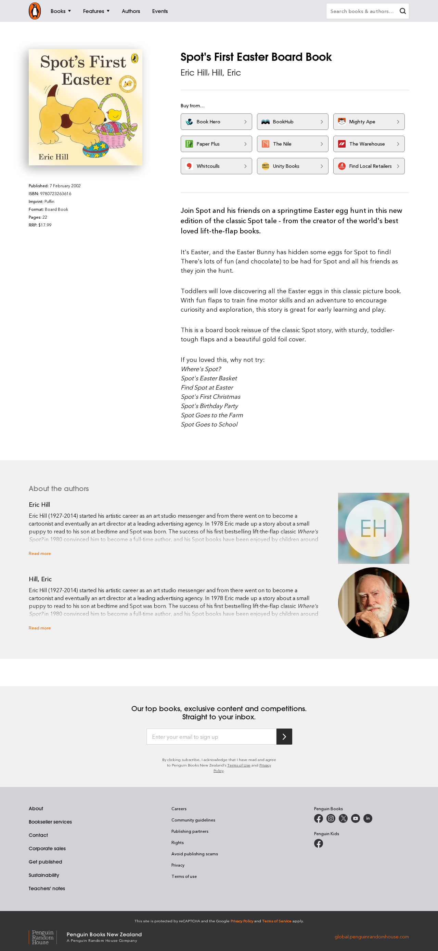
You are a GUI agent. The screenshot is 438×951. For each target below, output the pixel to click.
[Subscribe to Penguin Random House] (284, 737)
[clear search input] (403, 12)
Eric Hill (194, 72)
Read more (40, 553)
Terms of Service (277, 921)
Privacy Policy (242, 921)
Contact (38, 835)
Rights (177, 842)
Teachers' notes (47, 888)
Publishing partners (189, 831)
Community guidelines (193, 820)
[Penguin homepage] (35, 10)
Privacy (177, 865)
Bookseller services (50, 822)
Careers (178, 808)
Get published (45, 862)
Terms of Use (238, 765)
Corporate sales (47, 848)
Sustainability (44, 875)
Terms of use (184, 876)
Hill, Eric (226, 72)
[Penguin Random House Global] (48, 936)
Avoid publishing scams (194, 854)
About (36, 808)
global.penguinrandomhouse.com (372, 936)
